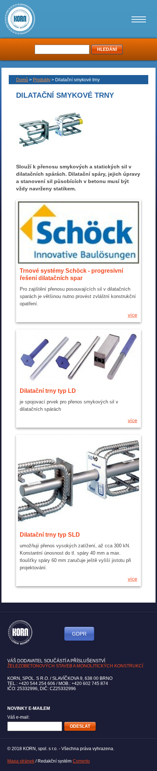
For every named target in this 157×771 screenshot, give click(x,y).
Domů (22, 79)
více (132, 315)
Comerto (81, 761)
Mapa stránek (20, 761)
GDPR (79, 634)
